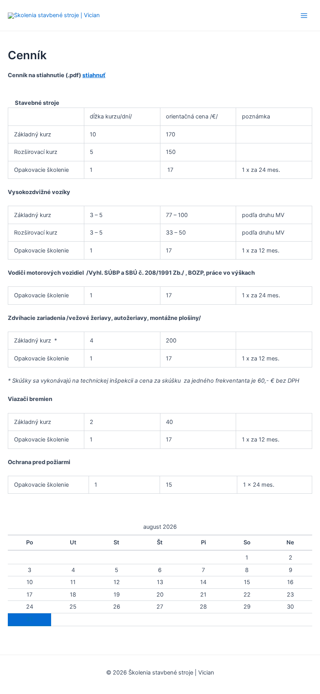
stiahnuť (93, 75)
